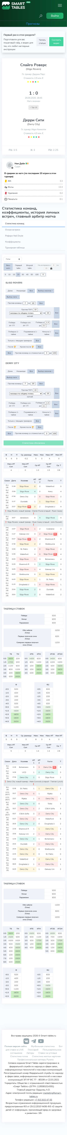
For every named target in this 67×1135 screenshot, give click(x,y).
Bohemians (50, 559)
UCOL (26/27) (7, 793)
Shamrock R (50, 539)
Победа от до (40, 324)
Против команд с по (19, 303)
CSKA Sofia (50, 808)
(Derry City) (33, 124)
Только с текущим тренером (20, 340)
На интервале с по (48, 265)
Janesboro (24, 517)
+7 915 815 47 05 (43, 1099)
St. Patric (24, 549)
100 (36, 274)
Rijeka (49, 793)
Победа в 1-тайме (13, 333)
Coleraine (50, 529)
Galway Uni (24, 534)
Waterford (50, 486)
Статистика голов (19, 1056)
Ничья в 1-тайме (46, 333)
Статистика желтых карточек (46, 1056)
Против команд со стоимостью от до (33, 353)
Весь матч (8, 266)
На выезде (21, 290)
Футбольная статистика (43, 1046)
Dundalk (24, 501)
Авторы (30, 1052)
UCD (24, 772)
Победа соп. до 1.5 (25, 323)
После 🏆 (12, 347)
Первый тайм (18, 266)
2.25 (53, 150)
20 (18, 274)
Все (31, 290)
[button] (40, 16)
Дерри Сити (33, 120)
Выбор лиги (12, 297)
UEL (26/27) (7, 809)
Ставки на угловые (47, 1052)
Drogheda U (50, 506)
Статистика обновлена (33, 443)
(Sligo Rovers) (33, 69)
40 (27, 274)
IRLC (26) (7, 491)
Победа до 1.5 (12, 323)
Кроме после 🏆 (27, 347)
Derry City (24, 496)
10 (9, 274)
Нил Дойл (20, 163)
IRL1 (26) (7, 486)
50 (32, 274)
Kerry (50, 491)
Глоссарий (33, 1049)
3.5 (13, 150)
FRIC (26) (7, 529)
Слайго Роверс (33, 64)
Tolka (50, 803)
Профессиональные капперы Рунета (35, 1059)
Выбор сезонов (45, 290)
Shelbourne (50, 544)
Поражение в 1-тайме (30, 333)
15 (14, 274)
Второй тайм (29, 266)
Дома (10, 290)
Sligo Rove (24, 486)
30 (23, 274)
